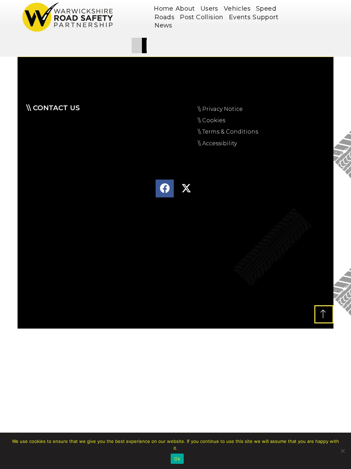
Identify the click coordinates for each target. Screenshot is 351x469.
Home (163, 8)
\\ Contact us (53, 108)
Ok (177, 458)
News (163, 25)
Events (240, 17)
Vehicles (237, 8)
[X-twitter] (186, 188)
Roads (164, 17)
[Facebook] (164, 188)
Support (265, 17)
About (185, 8)
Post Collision (201, 17)
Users (209, 8)
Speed (266, 8)
